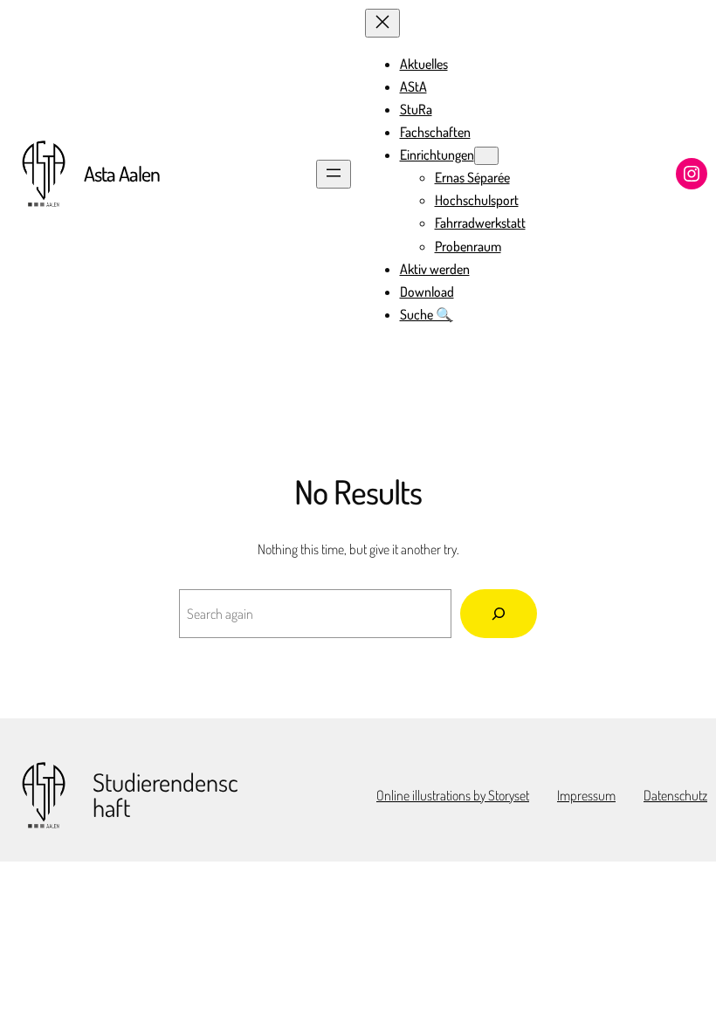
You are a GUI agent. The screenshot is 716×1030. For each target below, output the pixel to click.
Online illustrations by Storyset (452, 795)
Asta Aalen (122, 174)
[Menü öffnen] (333, 174)
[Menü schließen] (382, 23)
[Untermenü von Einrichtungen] (486, 156)
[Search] (498, 613)
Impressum (586, 795)
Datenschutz (675, 795)
